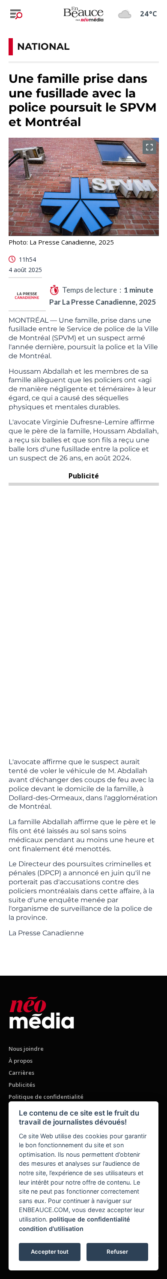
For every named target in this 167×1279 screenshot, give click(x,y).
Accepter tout (50, 1251)
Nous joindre (26, 1048)
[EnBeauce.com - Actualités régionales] (83, 13)
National (43, 46)
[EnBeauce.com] (42, 1011)
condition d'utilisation (51, 1228)
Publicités (22, 1085)
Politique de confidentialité (46, 1097)
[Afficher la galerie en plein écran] (149, 147)
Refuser (117, 1251)
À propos (21, 1060)
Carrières (21, 1072)
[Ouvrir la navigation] (16, 14)
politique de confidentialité (89, 1219)
